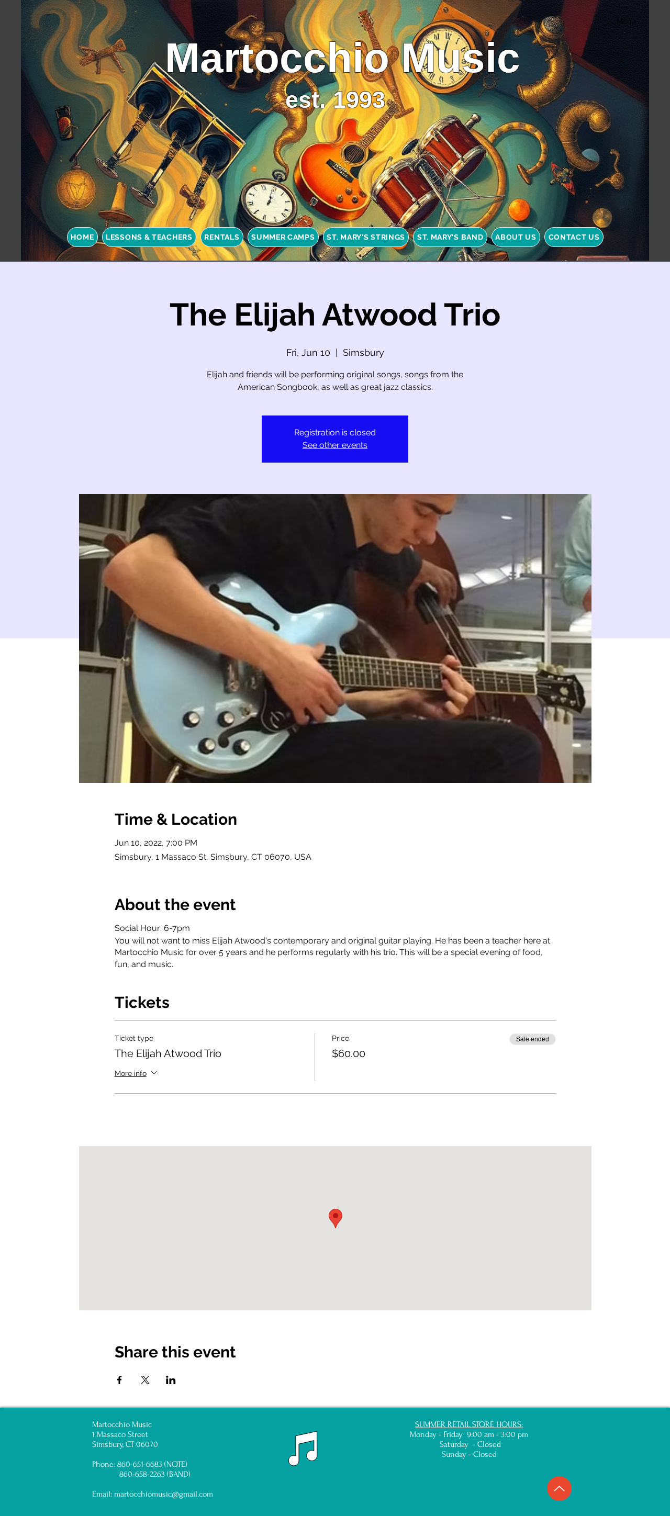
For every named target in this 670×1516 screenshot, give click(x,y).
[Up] (559, 1488)
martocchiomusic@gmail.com (163, 1494)
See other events (335, 445)
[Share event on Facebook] (120, 1380)
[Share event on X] (145, 1380)
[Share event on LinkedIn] (171, 1380)
